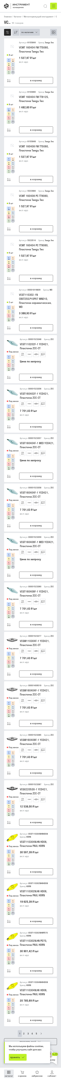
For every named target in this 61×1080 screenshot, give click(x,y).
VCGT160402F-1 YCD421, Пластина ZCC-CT (34, 395)
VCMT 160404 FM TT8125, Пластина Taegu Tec (33, 99)
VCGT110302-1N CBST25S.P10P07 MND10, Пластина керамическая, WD (35, 301)
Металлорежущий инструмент (39, 16)
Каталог (18, 16)
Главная (8, 16)
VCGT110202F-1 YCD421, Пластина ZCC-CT (34, 346)
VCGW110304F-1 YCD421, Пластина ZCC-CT (34, 643)
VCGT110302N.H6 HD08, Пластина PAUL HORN (33, 893)
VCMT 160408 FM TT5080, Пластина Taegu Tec (33, 148)
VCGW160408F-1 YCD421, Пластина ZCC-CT (34, 742)
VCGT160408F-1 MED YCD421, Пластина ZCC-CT (37, 544)
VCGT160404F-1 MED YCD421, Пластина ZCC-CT (37, 445)
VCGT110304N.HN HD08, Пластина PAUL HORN (33, 844)
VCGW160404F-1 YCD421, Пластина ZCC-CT (34, 692)
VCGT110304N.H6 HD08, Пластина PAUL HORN (33, 992)
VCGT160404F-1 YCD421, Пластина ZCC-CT (34, 494)
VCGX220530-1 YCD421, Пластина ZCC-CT (33, 791)
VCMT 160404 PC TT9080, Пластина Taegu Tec (33, 247)
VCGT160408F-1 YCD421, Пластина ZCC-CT (34, 593)
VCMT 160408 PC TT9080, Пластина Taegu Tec (33, 198)
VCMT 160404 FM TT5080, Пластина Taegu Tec (33, 49)
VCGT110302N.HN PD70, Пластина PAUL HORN (33, 942)
